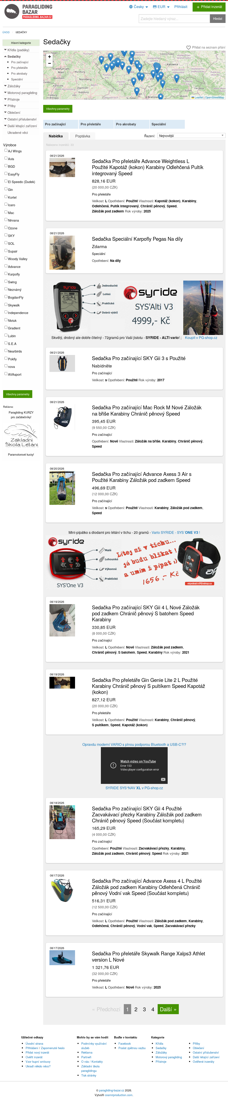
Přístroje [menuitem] (14, 99)
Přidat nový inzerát (37, 1052)
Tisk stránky (88, 1075)
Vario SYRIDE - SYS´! (175, 532)
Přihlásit (180, 6)
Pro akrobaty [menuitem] (19, 73)
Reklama (86, 1052)
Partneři (86, 1057)
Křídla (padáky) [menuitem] (18, 49)
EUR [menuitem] (159, 6)
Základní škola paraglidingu (90, 1068)
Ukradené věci (18, 132)
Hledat (217, 18)
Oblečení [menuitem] (14, 112)
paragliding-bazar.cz (111, 1090)
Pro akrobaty (126, 124)
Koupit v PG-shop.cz (200, 337)
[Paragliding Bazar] (29, 11)
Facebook (124, 1043)
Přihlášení (32, 1048)
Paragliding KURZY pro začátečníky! (21, 414)
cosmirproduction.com (118, 1095)
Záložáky (161, 1052)
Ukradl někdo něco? (38, 1066)
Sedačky (21, 32)
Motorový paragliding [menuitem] (22, 92)
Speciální (159, 124)
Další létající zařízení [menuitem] (22, 125)
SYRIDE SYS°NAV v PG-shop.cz (134, 787)
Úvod (6, 32)
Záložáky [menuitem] (14, 86)
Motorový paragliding (169, 1057)
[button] (112, 66)
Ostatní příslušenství (206, 1052)
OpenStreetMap (214, 97)
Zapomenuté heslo (53, 1048)
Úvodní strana (34, 1043)
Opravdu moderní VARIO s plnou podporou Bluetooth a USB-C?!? (134, 744)
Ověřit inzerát (34, 1057)
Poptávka (82, 136)
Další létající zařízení (206, 1057)
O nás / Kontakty (92, 1061)
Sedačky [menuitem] (14, 56)
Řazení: (150, 136)
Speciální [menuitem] (17, 79)
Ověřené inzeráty (203, 1061)
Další (166, 1009)
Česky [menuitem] (136, 6)
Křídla (159, 1043)
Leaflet (198, 97)
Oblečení (198, 1048)
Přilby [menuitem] (12, 105)
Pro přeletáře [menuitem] (19, 67)
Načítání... (136, 76)
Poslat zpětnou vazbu (132, 1048)
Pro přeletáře (91, 124)
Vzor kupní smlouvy (38, 1061)
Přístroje (161, 1061)
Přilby (196, 1043)
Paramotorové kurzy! (21, 454)
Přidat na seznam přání (205, 47)
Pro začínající (55, 124)
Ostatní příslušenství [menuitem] (22, 119)
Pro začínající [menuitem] (19, 62)
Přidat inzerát (209, 6)
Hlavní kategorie (21, 43)
